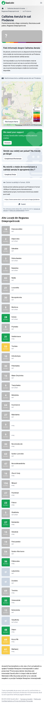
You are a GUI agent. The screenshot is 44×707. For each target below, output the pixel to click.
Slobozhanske (16, 258)
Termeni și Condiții (26, 699)
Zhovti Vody (15, 473)
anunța (14, 68)
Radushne (14, 268)
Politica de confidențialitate (16, 210)
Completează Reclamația (13, 158)
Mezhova (14, 307)
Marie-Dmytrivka (17, 376)
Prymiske (14, 327)
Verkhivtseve (16, 336)
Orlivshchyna (15, 356)
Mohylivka (15, 395)
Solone (13, 317)
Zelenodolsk (15, 600)
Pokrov (14, 503)
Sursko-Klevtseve (17, 551)
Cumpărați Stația (10, 174)
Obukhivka (15, 512)
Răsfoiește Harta (11, 122)
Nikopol (14, 483)
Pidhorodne (15, 561)
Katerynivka (15, 610)
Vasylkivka (15, 620)
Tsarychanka (15, 385)
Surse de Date (19, 125)
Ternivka (14, 590)
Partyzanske (15, 542)
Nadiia (13, 278)
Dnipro (13, 630)
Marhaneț (14, 649)
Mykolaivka (15, 415)
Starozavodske (16, 229)
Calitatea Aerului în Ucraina (16, 8)
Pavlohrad (15, 493)
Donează (7, 143)
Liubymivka (15, 571)
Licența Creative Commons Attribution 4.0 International (20, 692)
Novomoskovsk (17, 444)
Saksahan (14, 249)
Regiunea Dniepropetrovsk (10, 11)
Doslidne (14, 581)
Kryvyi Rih (14, 639)
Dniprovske (15, 239)
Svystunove (15, 405)
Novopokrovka (16, 297)
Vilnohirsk (14, 532)
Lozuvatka (15, 288)
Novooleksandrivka (18, 463)
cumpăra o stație (21, 65)
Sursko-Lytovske (17, 454)
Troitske (14, 346)
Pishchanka (15, 366)
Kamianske (15, 522)
